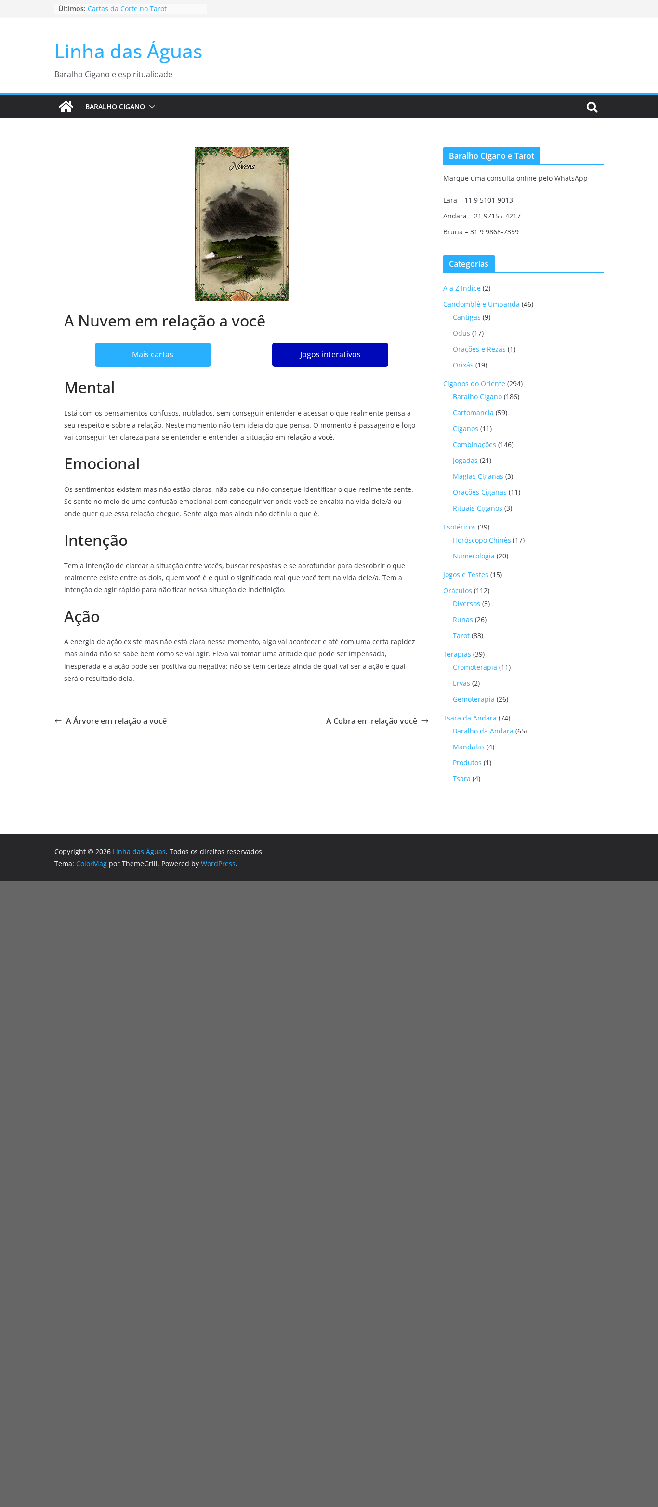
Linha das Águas (128, 51)
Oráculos (457, 590)
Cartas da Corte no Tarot (127, 8)
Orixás (463, 364)
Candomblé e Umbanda (481, 304)
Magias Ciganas (478, 476)
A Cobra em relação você (371, 721)
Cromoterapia (475, 667)
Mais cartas (152, 354)
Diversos (466, 603)
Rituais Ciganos (477, 508)
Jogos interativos (330, 354)
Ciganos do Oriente (474, 383)
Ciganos (465, 428)
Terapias (457, 654)
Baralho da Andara (483, 730)
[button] (150, 106)
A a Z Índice (462, 288)
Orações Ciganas (480, 492)
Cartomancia (473, 412)
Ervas (461, 683)
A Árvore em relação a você (116, 721)
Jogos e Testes (465, 574)
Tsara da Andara (470, 717)
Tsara (462, 778)
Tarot (461, 635)
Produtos (467, 762)
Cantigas (467, 317)
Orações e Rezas (479, 348)
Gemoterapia (474, 699)
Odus (461, 333)
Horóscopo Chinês (482, 539)
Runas (463, 619)
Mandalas (469, 746)
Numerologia (474, 555)
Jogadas (465, 460)
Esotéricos (459, 526)
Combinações (474, 444)
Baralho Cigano (115, 106)
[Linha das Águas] (66, 106)
